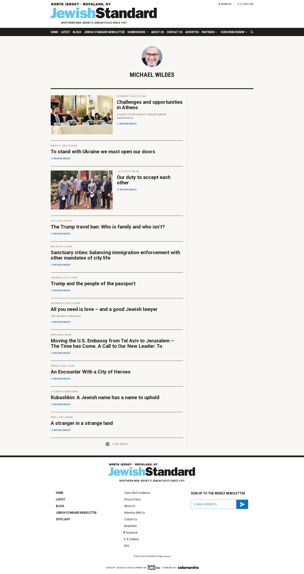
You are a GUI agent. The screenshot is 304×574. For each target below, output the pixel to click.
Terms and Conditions (137, 492)
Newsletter (130, 526)
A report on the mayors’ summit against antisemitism (141, 116)
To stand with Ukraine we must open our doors (103, 152)
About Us (157, 32)
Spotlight (63, 519)
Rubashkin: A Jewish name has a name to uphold (105, 397)
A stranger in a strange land (82, 423)
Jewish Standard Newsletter (104, 32)
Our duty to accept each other (143, 180)
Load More (120, 444)
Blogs (77, 32)
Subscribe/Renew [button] (232, 32)
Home (54, 32)
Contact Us (175, 32)
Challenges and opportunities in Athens (150, 104)
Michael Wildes (128, 124)
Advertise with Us (134, 512)
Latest (65, 32)
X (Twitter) (133, 539)
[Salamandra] (188, 567)
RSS (126, 545)
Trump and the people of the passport (93, 283)
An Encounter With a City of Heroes (90, 372)
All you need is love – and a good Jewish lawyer (104, 309)
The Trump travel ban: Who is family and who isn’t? (108, 227)
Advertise (192, 32)
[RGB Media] (155, 567)
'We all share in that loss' (66, 316)
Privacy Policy (132, 499)
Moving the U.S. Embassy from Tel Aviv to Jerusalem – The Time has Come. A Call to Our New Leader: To (112, 343)
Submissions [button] (136, 32)
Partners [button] (208, 32)
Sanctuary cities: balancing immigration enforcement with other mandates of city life (115, 255)
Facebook (131, 532)
